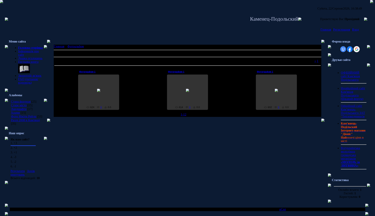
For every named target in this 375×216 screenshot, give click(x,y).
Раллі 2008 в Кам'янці (25, 120)
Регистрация (341, 29)
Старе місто (19, 105)
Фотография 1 (87, 71)
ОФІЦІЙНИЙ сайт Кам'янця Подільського (350, 76)
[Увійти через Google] (357, 49)
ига (36, 61)
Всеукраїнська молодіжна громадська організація (350, 156)
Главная (326, 29)
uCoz (282, 209)
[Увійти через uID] (343, 49)
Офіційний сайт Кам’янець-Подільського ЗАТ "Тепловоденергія (353, 111)
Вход (355, 29)
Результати (18, 171)
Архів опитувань (23, 172)
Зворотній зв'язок (29, 75)
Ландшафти (19, 109)
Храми (15, 112)
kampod (100, 93)
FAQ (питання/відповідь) (28, 80)
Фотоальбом (75, 46)
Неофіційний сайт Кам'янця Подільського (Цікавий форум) (353, 93)
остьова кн (27, 61)
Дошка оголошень (30, 58)
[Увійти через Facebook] (350, 49)
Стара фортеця (20, 101)
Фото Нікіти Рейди (23, 116)
